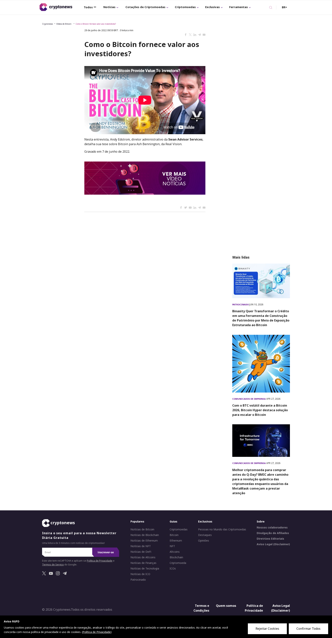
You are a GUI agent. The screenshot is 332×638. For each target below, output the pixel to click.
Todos (88, 7)
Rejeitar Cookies (267, 628)
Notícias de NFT (140, 546)
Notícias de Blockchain (144, 535)
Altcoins (175, 551)
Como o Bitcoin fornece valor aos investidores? (96, 24)
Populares (137, 521)
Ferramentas (238, 7)
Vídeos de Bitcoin (64, 24)
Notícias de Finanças (143, 562)
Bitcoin (174, 535)
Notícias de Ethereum (144, 540)
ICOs (173, 568)
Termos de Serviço (53, 564)
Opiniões (203, 540)
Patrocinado (240, 304)
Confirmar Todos (308, 628)
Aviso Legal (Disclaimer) (273, 544)
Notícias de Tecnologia (144, 568)
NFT (172, 546)
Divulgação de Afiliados (273, 533)
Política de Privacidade (99, 560)
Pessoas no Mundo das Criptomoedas (222, 529)
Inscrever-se (106, 552)
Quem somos (226, 606)
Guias (173, 521)
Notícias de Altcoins (142, 557)
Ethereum (176, 540)
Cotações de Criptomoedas (145, 7)
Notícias (109, 7)
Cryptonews (47, 24)
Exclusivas (212, 7)
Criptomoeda (178, 562)
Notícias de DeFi (140, 551)
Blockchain (176, 557)
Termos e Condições (201, 608)
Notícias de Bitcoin (142, 529)
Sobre (261, 521)
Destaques (205, 535)
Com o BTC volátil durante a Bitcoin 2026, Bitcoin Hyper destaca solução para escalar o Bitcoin (260, 410)
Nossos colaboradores (272, 527)
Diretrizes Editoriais (270, 538)
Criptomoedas (185, 7)
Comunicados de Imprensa (249, 398)
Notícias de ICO (140, 574)
